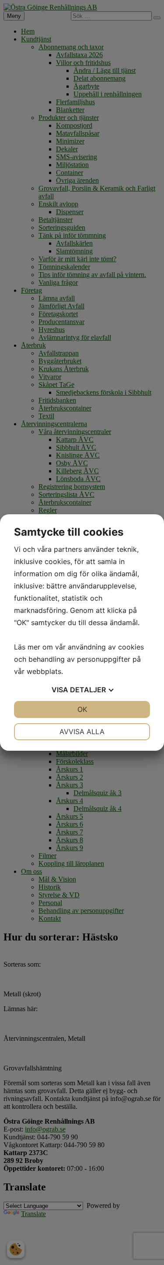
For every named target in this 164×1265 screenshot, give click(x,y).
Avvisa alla (82, 731)
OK (82, 709)
